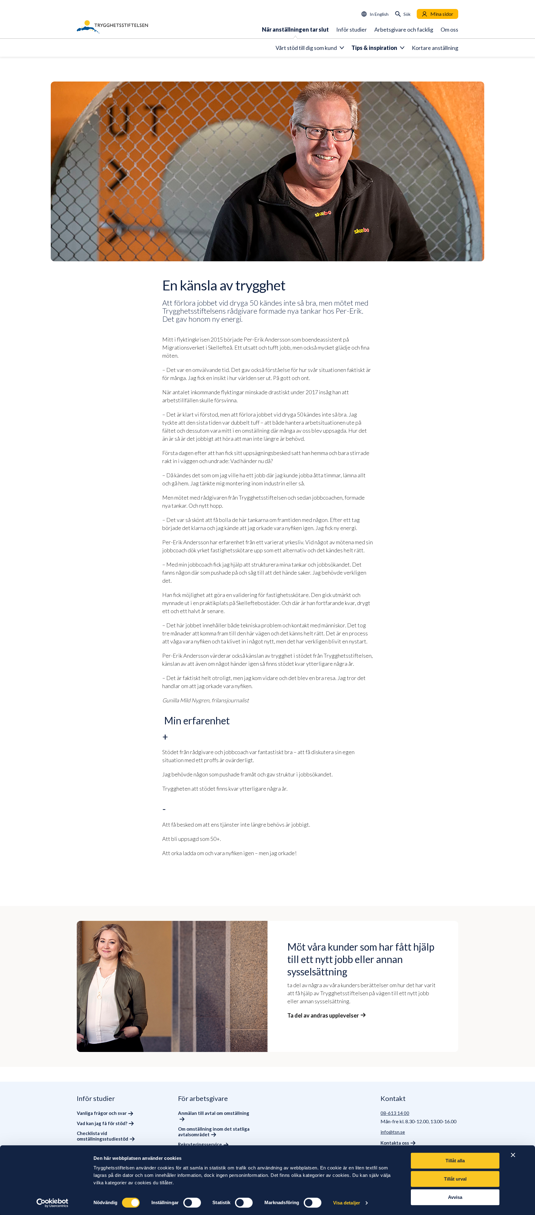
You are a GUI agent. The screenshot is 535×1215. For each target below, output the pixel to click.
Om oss (449, 29)
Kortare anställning (435, 48)
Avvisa (455, 1197)
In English (379, 14)
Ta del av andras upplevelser (323, 1015)
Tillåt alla (455, 1160)
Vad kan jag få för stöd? (102, 1123)
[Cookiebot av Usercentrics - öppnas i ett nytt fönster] (52, 1203)
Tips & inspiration (374, 48)
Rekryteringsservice (200, 1144)
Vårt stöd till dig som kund (306, 48)
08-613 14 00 (395, 1113)
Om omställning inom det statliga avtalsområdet (214, 1131)
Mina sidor (441, 14)
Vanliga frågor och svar (102, 1113)
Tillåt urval (455, 1179)
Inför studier (351, 29)
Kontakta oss (395, 1143)
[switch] (192, 1203)
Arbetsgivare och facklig (403, 29)
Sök (407, 14)
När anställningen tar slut (295, 29)
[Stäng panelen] (513, 1155)
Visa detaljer (346, 1202)
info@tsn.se (393, 1132)
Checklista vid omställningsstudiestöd (102, 1136)
